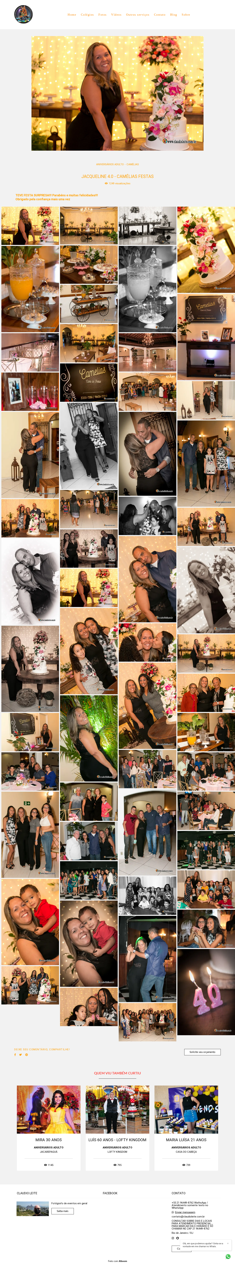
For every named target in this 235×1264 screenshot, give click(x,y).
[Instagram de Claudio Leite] (173, 1238)
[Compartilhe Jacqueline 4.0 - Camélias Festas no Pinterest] (26, 1054)
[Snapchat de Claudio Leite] (177, 1238)
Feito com (117, 1261)
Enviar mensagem (185, 1212)
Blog (173, 14)
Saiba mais (62, 1211)
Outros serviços (137, 14)
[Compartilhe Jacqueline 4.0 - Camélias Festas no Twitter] (20, 1054)
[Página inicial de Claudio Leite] (25, 14)
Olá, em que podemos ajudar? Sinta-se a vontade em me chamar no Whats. (203, 1245)
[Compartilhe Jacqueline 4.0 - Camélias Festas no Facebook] (15, 1054)
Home (72, 14)
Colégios (87, 14)
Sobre (186, 14)
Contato (160, 14)
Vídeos (116, 14)
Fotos (102, 14)
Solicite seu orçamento (202, 1052)
